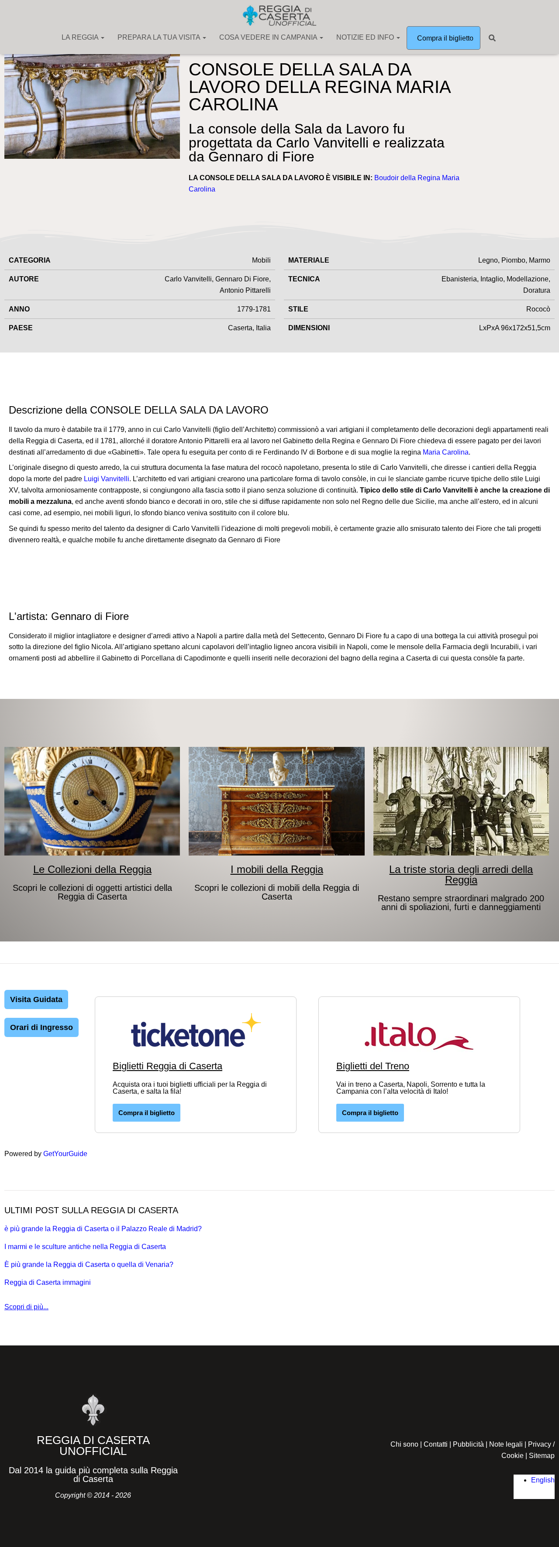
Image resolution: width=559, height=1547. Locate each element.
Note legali (506, 1444)
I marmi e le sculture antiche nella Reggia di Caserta (85, 1246)
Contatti (436, 1444)
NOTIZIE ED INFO (366, 37)
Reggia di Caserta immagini (47, 1282)
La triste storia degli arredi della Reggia (461, 874)
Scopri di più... (26, 1307)
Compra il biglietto (444, 38)
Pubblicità (468, 1444)
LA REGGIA (81, 37)
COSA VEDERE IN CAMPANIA (269, 37)
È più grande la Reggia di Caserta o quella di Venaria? (88, 1264)
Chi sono (404, 1444)
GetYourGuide (65, 1153)
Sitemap (542, 1455)
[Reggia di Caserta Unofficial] (279, 15)
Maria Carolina (446, 452)
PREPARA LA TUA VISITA (159, 37)
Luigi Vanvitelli (106, 479)
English (543, 1480)
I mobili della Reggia (277, 869)
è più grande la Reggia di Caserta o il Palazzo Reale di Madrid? (103, 1228)
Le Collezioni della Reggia (92, 869)
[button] (102, 37)
